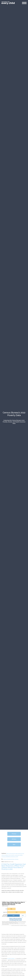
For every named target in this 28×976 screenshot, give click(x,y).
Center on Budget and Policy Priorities (10, 859)
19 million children (10, 958)
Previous (14, 833)
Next (14, 844)
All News (14, 839)
